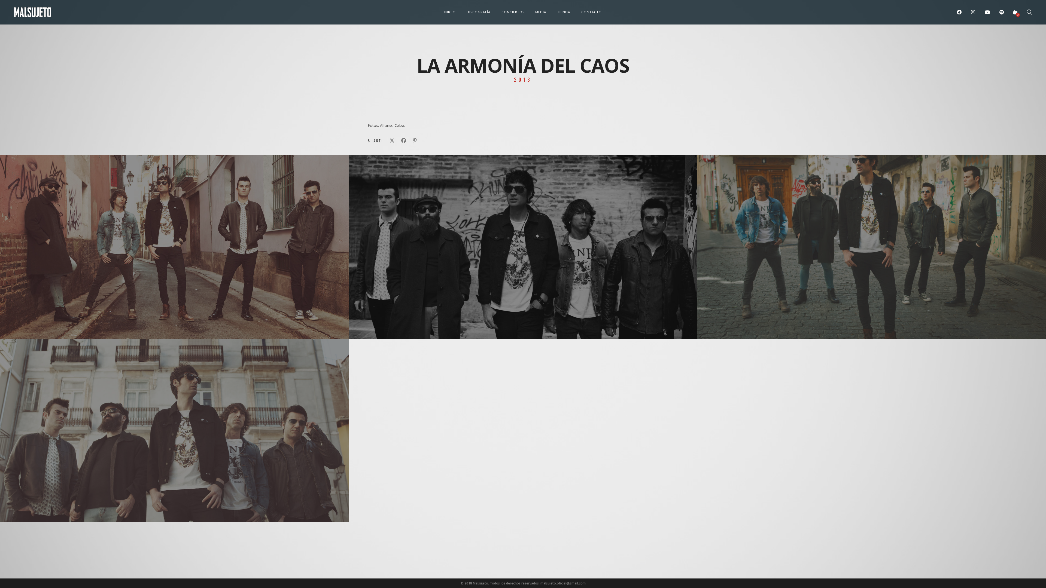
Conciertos (512, 12)
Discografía (479, 12)
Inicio (450, 12)
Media (540, 12)
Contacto (591, 12)
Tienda (563, 12)
